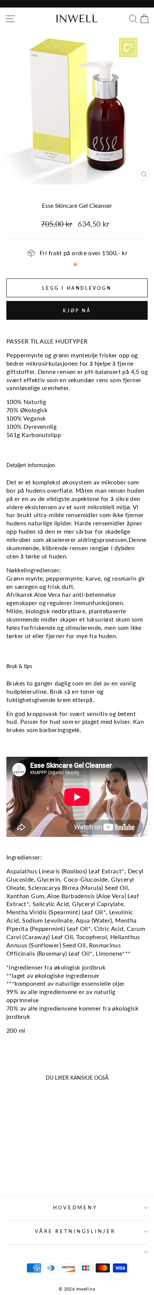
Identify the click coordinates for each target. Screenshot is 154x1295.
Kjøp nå (77, 310)
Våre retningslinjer (75, 1231)
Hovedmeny (75, 1207)
